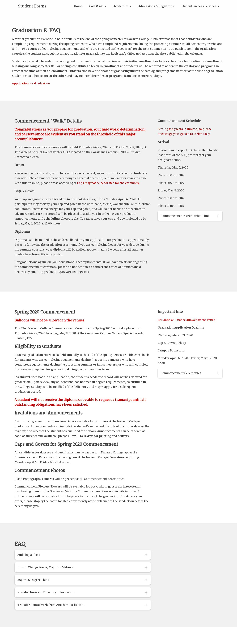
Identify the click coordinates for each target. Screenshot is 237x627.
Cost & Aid (96, 6)
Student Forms (32, 6)
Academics (121, 6)
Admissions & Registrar (155, 6)
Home (78, 6)
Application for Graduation (31, 83)
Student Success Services (198, 6)
